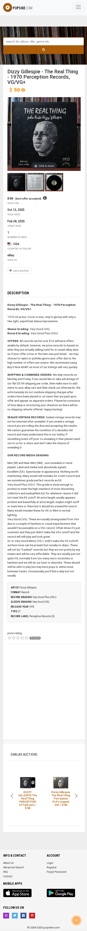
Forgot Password (56, 871)
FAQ (5, 871)
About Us (8, 863)
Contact (7, 876)
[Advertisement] (43, 696)
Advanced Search (13, 867)
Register (52, 867)
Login (50, 863)
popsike (22, 7)
